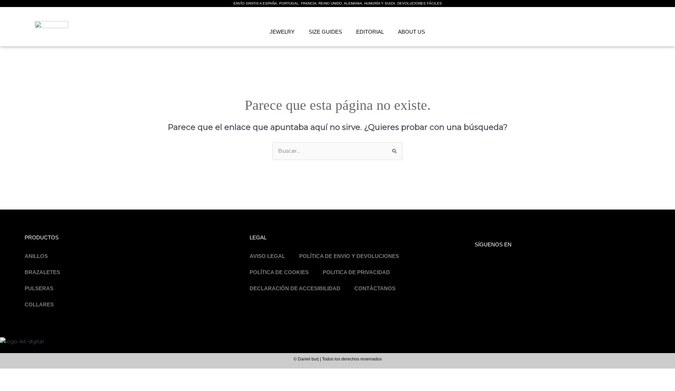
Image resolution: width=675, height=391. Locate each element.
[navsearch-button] (586, 31)
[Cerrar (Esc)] (78, 374)
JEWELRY (282, 32)
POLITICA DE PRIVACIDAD (356, 272)
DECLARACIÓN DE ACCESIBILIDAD (295, 288)
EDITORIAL (370, 32)
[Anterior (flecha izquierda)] (10, 385)
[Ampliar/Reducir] (10, 374)
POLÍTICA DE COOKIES (279, 272)
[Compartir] (55, 374)
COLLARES (39, 304)
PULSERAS (39, 288)
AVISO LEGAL (267, 256)
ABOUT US (411, 32)
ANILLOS (36, 256)
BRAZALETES (42, 272)
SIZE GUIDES (325, 32)
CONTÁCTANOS (375, 288)
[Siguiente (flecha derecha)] (33, 385)
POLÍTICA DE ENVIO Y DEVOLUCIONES (349, 256)
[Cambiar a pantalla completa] (33, 374)
